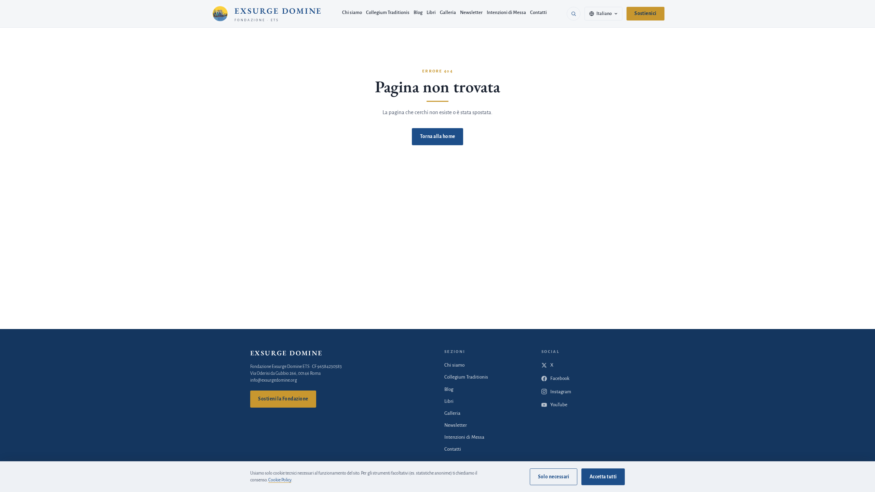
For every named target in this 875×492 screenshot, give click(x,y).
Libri (431, 12)
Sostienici (645, 13)
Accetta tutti (603, 476)
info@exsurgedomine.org (273, 380)
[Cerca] (573, 13)
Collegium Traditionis (387, 12)
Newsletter (471, 12)
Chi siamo (352, 12)
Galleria (448, 12)
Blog (418, 12)
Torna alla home (437, 136)
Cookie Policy (279, 480)
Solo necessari (553, 476)
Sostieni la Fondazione (283, 398)
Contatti (538, 12)
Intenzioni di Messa (506, 12)
